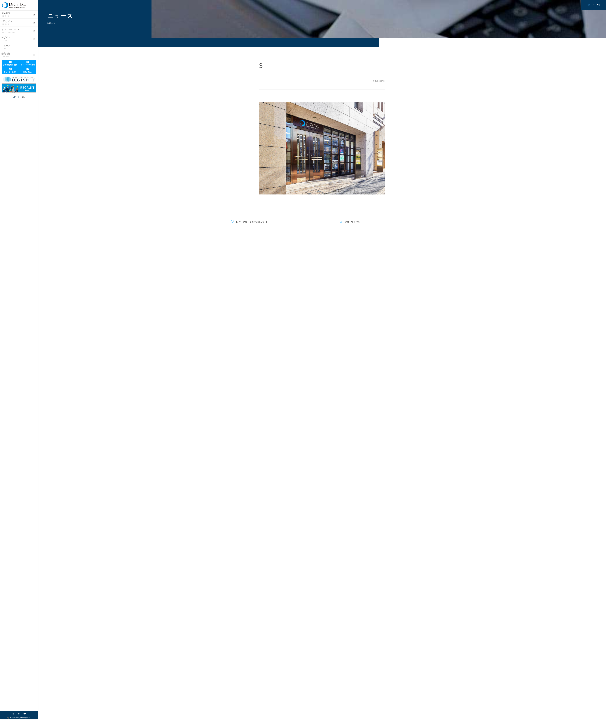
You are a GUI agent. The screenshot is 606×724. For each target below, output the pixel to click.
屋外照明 (5, 14)
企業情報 (5, 55)
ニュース (5, 46)
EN (23, 96)
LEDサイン (6, 22)
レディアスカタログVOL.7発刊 (251, 222)
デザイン (5, 38)
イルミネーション (10, 30)
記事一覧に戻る (352, 222)
